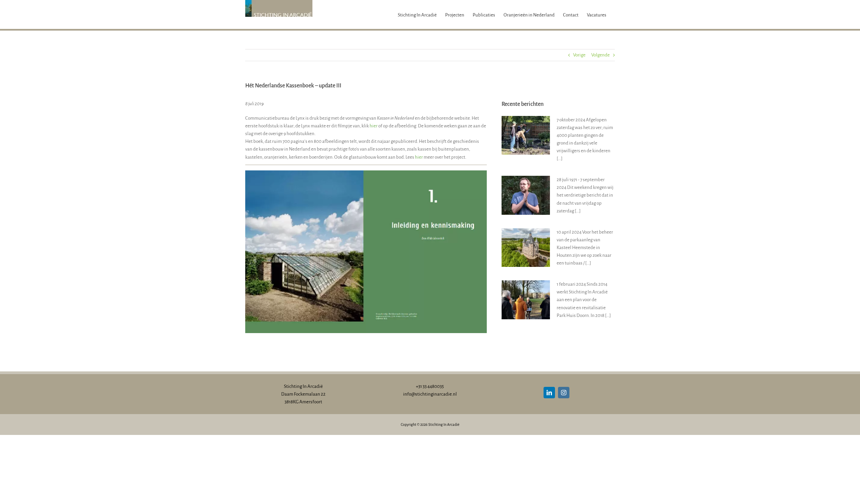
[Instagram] (563, 392)
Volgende (600, 54)
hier (374, 125)
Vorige (579, 54)
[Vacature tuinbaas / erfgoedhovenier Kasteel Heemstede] (526, 247)
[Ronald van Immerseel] (526, 195)
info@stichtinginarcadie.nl (430, 394)
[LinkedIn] (549, 392)
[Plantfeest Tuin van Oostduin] (526, 135)
